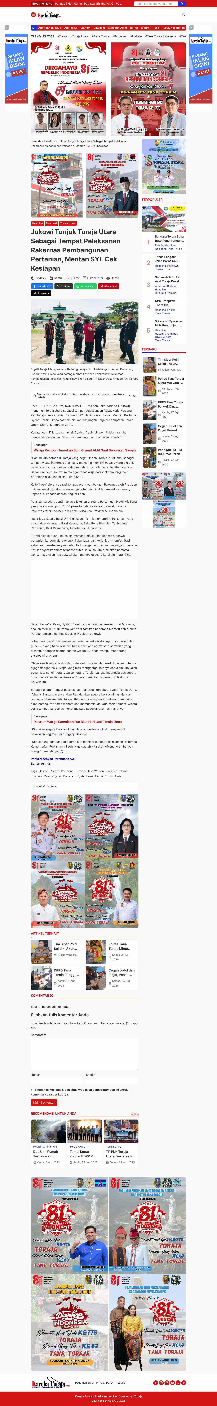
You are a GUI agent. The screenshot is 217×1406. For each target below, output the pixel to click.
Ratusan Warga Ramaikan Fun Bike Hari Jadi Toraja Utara (78, 722)
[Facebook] (155, 1382)
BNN (157, 27)
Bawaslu (99, 27)
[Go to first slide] (137, 1114)
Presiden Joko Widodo (90, 771)
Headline (37, 223)
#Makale (136, 36)
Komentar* (38, 1035)
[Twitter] (178, 1382)
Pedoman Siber (84, 1382)
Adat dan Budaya (49, 27)
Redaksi (120, 1382)
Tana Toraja (174, 249)
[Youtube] (172, 1382)
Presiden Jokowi (116, 771)
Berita (134, 27)
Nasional (51, 223)
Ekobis (159, 245)
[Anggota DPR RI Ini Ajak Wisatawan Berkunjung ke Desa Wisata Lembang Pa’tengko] (121, 1131)
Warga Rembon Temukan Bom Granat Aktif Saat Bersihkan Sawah (85, 450)
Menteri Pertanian (62, 771)
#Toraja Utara (80, 36)
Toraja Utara (68, 223)
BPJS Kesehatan (174, 27)
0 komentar (95, 278)
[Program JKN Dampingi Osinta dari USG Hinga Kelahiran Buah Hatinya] (48, 1131)
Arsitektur (70, 27)
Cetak (115, 278)
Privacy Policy (105, 1382)
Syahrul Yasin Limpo (90, 776)
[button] (182, 3)
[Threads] (166, 1382)
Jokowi (43, 771)
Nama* (36, 1074)
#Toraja (62, 36)
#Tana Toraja (100, 36)
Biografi (146, 27)
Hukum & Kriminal (81, 1150)
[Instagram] (161, 1382)
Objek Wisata (114, 1146)
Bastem (85, 27)
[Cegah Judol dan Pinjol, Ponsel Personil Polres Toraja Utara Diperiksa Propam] (96, 978)
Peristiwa (173, 266)
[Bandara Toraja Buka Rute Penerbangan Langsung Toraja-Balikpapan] (164, 219)
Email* (90, 1074)
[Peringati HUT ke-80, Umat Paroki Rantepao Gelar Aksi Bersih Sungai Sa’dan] (149, 457)
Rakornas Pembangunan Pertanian (53, 776)
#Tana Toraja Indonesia (160, 36)
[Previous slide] (133, 1114)
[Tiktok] (183, 1382)
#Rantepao (119, 36)
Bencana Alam (117, 27)
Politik (171, 310)
